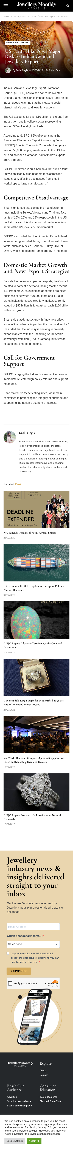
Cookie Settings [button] (15, 1141)
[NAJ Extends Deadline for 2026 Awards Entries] (36, 509)
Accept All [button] (34, 1141)
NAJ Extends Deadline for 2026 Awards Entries (30, 532)
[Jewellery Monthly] (37, 6)
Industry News (17, 43)
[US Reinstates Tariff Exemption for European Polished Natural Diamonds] (36, 562)
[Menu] (6, 6)
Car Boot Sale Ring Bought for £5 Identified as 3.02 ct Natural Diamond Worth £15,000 (33, 702)
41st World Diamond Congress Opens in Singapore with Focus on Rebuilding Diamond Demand (34, 760)
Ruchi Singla (22, 70)
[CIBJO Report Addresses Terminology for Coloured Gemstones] (36, 620)
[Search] (67, 6)
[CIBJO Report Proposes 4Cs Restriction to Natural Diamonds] (36, 792)
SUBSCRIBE (19, 971)
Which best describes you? (25, 935)
